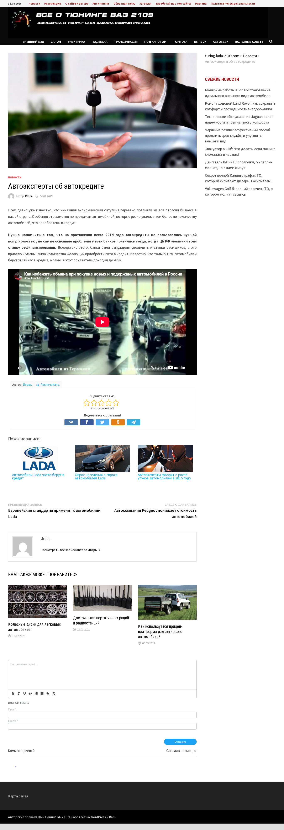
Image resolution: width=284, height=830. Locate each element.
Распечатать (50, 384)
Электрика (76, 41)
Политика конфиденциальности (233, 3)
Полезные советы (249, 41)
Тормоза (180, 41)
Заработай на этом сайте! (173, 3)
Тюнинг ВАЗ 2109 (57, 817)
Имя (12, 709)
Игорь (29, 196)
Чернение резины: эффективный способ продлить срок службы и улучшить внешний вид (237, 135)
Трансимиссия (126, 41)
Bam (112, 817)
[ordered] (36, 693)
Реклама (201, 3)
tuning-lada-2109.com (222, 55)
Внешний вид (33, 41)
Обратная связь (124, 3)
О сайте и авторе (76, 3)
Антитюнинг (101, 3)
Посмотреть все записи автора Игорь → (71, 550)
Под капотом (155, 41)
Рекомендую (52, 3)
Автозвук (220, 41)
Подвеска (99, 41)
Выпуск (200, 41)
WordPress (98, 817)
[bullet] (42, 693)
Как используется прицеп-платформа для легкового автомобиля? (160, 631)
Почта (13, 720)
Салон (56, 41)
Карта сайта (18, 796)
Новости (34, 3)
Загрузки (145, 3)
